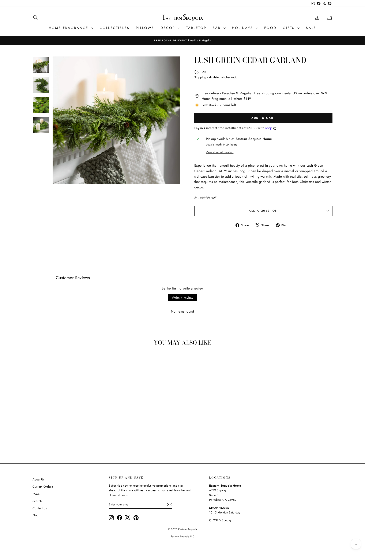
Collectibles (114, 27)
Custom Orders (43, 486)
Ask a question (263, 211)
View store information (220, 152)
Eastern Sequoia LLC (183, 536)
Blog (36, 515)
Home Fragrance (69, 27)
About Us (39, 479)
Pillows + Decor (156, 27)
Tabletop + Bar (204, 27)
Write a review (182, 297)
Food (270, 27)
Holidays (243, 27)
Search (37, 501)
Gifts (289, 27)
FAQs (36, 494)
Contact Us (40, 508)
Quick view (68, 423)
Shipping (200, 77)
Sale (311, 27)
